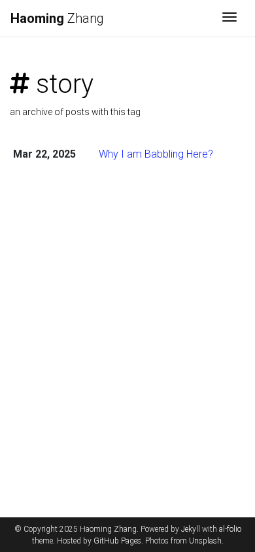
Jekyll (190, 529)
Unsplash (205, 540)
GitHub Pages (117, 540)
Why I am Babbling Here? (156, 154)
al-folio (230, 529)
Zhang (57, 18)
